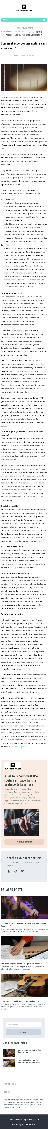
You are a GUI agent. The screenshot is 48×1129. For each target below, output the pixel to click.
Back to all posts (25, 28)
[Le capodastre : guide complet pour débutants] (24, 985)
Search (23, 1032)
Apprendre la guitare (14, 31)
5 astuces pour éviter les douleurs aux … (29, 1051)
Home (3, 31)
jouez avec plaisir (19, 747)
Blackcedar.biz (15, 1119)
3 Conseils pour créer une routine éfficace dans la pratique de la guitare (21, 780)
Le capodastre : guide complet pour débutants (20, 1001)
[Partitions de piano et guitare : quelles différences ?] (24, 947)
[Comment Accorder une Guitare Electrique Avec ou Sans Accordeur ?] (24, 907)
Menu (5, 20)
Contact (7, 1092)
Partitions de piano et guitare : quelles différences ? (22, 963)
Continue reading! (24, 842)
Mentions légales (10, 1084)
